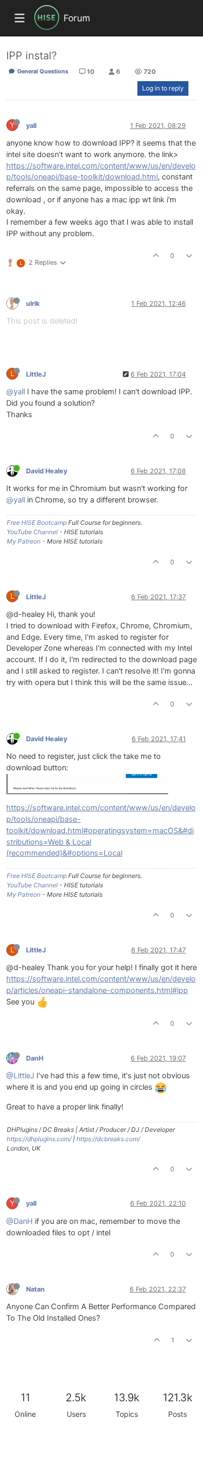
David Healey (46, 471)
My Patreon (24, 541)
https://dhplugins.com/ (39, 1139)
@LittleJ (20, 1075)
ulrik (33, 303)
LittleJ (36, 374)
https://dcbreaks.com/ (108, 1139)
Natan (35, 1289)
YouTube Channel (32, 532)
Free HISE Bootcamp (37, 522)
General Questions (42, 71)
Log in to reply (163, 88)
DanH (34, 1058)
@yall (15, 391)
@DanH (19, 1221)
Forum (77, 17)
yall (31, 126)
